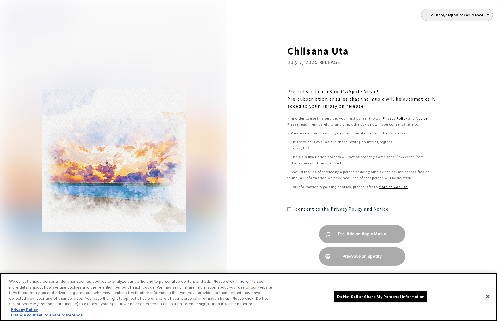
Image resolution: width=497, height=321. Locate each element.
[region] (248, 297)
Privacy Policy (395, 118)
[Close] (487, 296)
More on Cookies (393, 186)
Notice (421, 118)
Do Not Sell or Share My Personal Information (381, 296)
